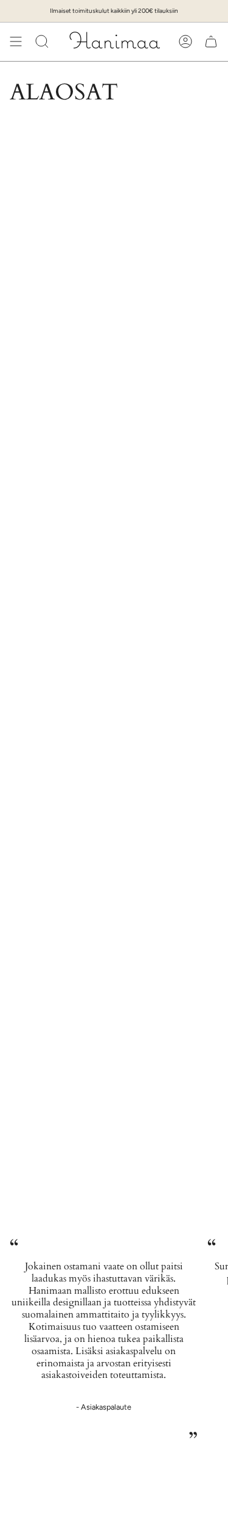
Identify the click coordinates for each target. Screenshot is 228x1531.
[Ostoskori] (211, 41)
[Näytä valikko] (16, 41)
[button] (42, 41)
